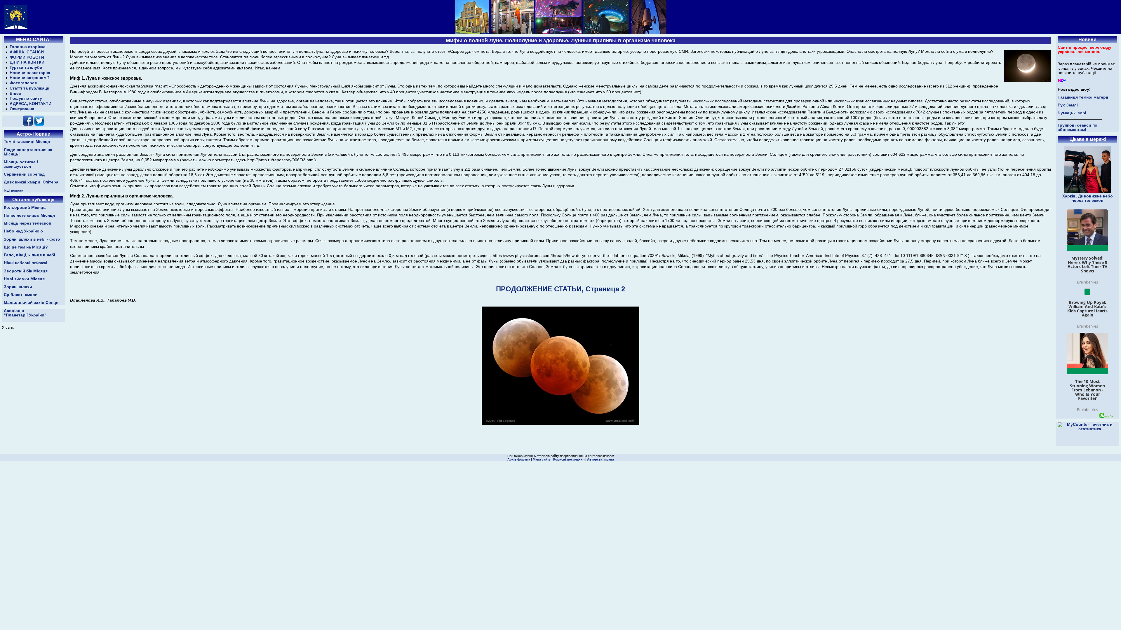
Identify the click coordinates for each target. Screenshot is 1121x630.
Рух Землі (1068, 105)
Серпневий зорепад (24, 174)
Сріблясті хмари (21, 295)
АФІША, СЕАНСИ (27, 52)
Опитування (22, 109)
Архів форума (518, 459)
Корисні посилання (568, 459)
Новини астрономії (29, 78)
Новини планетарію (30, 73)
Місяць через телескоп (27, 223)
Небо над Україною (23, 231)
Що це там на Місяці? (26, 247)
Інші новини (13, 190)
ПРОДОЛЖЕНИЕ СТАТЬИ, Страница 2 (560, 289)
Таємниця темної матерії (1083, 97)
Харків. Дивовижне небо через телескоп (1087, 198)
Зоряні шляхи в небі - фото (32, 239)
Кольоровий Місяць (25, 207)
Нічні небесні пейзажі (25, 263)
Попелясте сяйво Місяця (29, 215)
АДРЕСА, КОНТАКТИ (30, 104)
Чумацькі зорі (1072, 113)
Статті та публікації (29, 88)
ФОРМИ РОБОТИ (27, 57)
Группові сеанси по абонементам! (1077, 127)
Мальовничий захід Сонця (31, 302)
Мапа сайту (542, 459)
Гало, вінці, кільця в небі (29, 255)
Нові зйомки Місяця (24, 279)
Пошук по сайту (26, 98)
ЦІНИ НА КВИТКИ (27, 62)
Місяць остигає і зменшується (21, 164)
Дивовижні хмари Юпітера (31, 182)
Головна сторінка (28, 47)
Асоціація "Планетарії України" (25, 313)
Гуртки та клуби (26, 67)
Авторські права (600, 459)
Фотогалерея (23, 83)
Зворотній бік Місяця (26, 271)
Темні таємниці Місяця (27, 141)
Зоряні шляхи (18, 287)
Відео (15, 93)
